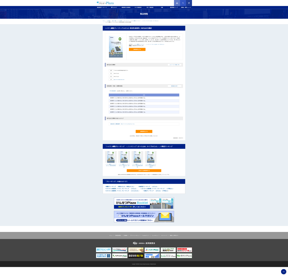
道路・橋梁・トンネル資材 (117, 20)
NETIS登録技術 (138, 7)
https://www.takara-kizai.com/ (119, 79)
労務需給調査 (118, 235)
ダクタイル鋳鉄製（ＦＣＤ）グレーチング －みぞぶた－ (121, 188)
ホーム (104, 20)
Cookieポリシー (145, 235)
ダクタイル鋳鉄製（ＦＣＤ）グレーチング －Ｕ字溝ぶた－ (157, 188)
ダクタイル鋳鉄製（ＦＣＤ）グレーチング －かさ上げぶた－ (123, 190)
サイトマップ (164, 235)
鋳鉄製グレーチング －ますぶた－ (148, 186)
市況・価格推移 (150, 7)
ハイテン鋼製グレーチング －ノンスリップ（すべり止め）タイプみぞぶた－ (144, 20)
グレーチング (126, 20)
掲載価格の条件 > (174, 86)
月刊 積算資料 (113, 90)
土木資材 (108, 20)
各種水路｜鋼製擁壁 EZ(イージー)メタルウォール (122, 124)
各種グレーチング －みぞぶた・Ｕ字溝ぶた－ (156, 190)
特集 (162, 7)
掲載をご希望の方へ (174, 235)
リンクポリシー (155, 235)
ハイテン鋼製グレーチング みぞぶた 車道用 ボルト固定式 (124, 166)
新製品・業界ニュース (186, 7)
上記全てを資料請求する (144, 170)
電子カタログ (114, 7)
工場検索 (125, 235)
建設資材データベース (102, 7)
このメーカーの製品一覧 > (174, 64)
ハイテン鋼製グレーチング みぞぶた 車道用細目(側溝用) (137, 166)
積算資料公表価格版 (126, 7)
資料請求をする (137, 49)
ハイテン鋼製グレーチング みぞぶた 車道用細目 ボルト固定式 (150, 166)
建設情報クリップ (174, 7)
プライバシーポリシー (135, 235)
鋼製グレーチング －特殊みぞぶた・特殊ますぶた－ (120, 186)
